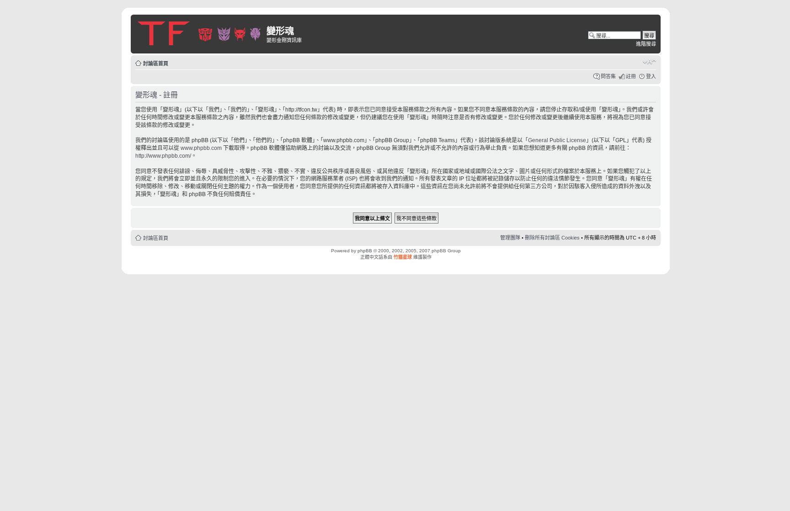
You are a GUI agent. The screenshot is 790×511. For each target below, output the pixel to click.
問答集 (608, 76)
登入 (651, 76)
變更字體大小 (649, 62)
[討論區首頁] (200, 32)
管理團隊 (510, 237)
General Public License (557, 140)
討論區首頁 (155, 63)
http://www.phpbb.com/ (163, 156)
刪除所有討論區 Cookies (552, 237)
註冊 (631, 76)
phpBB (365, 250)
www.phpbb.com (201, 148)
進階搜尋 (646, 44)
